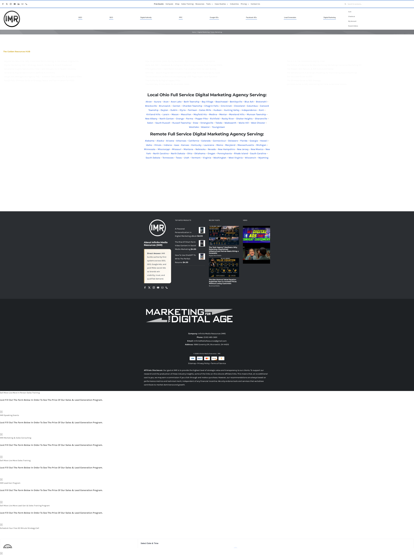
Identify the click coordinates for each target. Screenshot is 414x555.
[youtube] (15, 4)
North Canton (167, 118)
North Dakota (178, 153)
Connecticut (219, 140)
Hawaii (263, 140)
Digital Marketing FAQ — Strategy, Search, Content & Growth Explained (38, 65)
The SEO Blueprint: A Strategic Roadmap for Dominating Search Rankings (322, 73)
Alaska (160, 140)
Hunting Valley (231, 110)
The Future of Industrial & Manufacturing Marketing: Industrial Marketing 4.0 (324, 65)
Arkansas (181, 140)
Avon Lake (176, 101)
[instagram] (11, 4)
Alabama (149, 140)
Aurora (157, 101)
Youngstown (218, 127)
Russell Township (181, 123)
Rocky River (228, 118)
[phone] (26, 4)
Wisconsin (250, 157)
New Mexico (257, 149)
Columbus (252, 106)
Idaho (149, 145)
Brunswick (164, 106)
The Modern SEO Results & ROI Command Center (310, 69)
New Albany (151, 118)
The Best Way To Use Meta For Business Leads (167, 84)
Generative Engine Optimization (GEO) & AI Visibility (29, 73)
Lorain (166, 114)
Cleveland (239, 106)
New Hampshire (226, 149)
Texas (179, 157)
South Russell (162, 123)
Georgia (254, 140)
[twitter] (7, 4)
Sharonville (261, 118)
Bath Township (191, 101)
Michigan (261, 145)
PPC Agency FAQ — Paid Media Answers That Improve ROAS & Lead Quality (180, 69)
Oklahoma (199, 153)
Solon (150, 123)
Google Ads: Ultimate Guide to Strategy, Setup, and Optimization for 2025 (39, 80)
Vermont (196, 157)
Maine (219, 145)
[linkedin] (18, 4)
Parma (189, 118)
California (194, 140)
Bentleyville (236, 101)
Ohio (189, 153)
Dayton (164, 110)
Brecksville (151, 106)
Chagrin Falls (211, 106)
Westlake (194, 127)
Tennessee (168, 157)
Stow (195, 123)
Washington (219, 157)
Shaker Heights (244, 118)
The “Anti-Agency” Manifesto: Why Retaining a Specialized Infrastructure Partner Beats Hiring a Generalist (224, 250)
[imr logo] (11, 11)
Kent (261, 110)
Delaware (233, 140)
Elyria (183, 110)
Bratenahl (261, 101)
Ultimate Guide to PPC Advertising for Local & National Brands (317, 84)
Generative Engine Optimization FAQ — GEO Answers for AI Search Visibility (40, 69)
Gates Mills (205, 110)
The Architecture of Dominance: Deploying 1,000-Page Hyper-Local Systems (181, 76)
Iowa (176, 145)
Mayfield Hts (200, 114)
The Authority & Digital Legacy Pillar (162, 80)
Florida (244, 140)
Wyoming (263, 157)
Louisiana (209, 145)
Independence (249, 110)
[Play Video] (244, 228)
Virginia (207, 157)
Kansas (185, 145)
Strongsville (206, 123)
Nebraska (200, 149)
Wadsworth (230, 123)
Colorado (206, 140)
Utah (186, 157)
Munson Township (256, 114)
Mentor (223, 114)
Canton (176, 106)
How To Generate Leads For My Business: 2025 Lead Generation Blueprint (180, 61)
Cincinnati (226, 106)
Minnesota (149, 149)
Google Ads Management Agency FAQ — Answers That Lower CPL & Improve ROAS (43, 76)
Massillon (186, 114)
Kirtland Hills (153, 114)
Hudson (217, 110)
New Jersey (243, 149)
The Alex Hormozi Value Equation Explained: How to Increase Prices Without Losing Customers (223, 281)
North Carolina (161, 153)
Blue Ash (249, 101)
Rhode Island (241, 153)
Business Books (214, 286)
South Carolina (258, 153)
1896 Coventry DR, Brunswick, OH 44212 (211, 344)
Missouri (176, 149)
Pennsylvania (224, 153)
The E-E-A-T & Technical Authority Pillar (306, 61)
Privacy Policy (203, 363)
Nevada (212, 149)
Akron (149, 101)
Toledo (219, 123)
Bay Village (207, 101)
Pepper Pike (201, 118)
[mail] (22, 4)
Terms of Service (218, 363)
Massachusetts (246, 145)
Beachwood (221, 101)
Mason (175, 114)
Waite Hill (244, 123)
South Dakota (153, 157)
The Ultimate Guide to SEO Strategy (304, 80)
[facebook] (3, 4)
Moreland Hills (237, 114)
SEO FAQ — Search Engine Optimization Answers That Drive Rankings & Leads (182, 73)
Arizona (170, 140)
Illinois (157, 145)
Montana (188, 149)
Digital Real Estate (215, 255)
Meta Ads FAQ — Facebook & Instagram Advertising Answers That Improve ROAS (183, 65)
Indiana (168, 145)
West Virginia (236, 157)
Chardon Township (192, 106)
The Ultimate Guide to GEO (299, 76)
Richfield (214, 118)
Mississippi (164, 149)
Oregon (211, 153)
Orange (180, 118)
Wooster (205, 127)
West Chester (258, 123)
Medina (213, 114)
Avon (166, 101)
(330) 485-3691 (210, 337)
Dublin (174, 110)
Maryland (230, 145)
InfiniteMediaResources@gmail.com (210, 341)
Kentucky (196, 145)
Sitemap (192, 363)
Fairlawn (192, 110)
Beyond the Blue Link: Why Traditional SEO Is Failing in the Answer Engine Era (41, 61)
